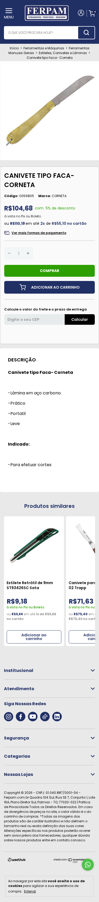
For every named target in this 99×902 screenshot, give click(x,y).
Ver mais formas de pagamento (39, 233)
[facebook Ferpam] (20, 716)
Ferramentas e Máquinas (43, 48)
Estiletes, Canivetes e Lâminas (63, 53)
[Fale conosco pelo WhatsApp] (88, 865)
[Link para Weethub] (17, 860)
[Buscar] (86, 32)
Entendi (30, 891)
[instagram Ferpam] (8, 716)
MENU (9, 17)
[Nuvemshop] (70, 862)
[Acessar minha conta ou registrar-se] (80, 13)
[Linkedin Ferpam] (57, 716)
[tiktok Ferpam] (45, 716)
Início (14, 48)
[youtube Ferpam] (32, 716)
